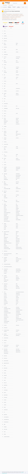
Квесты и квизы (4, 15)
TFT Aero (5, 139)
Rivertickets (5, 122)
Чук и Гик (5, 342)
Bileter (16, 44)
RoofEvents (17, 122)
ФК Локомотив (5, 327)
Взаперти (5, 183)
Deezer (17, 60)
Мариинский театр (6, 234)
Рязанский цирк (6, 289)
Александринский (18, 168)
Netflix (4, 98)
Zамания (5, 164)
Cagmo (5, 380)
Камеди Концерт (6, 54)
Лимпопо (17, 226)
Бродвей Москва (6, 179)
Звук (16, 196)
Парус (4, 278)
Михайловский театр (6, 241)
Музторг (17, 253)
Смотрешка (5, 300)
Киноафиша (17, 208)
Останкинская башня (18, 270)
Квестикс (17, 205)
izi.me (16, 78)
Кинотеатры (8, 15)
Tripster (5, 149)
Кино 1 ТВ (5, 208)
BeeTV (4, 43)
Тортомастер (5, 318)
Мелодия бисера (6, 237)
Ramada (5, 119)
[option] (5, 7)
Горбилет (17, 187)
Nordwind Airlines (6, 103)
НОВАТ (5, 261)
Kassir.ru (5, 83)
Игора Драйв (5, 201)
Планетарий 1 (5, 397)
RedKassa (17, 119)
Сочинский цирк (6, 303)
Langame (5, 404)
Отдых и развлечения (18, 7)
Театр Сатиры (5, 314)
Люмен (5, 365)
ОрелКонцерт (5, 270)
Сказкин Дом (17, 297)
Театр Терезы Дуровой (18, 314)
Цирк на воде (5, 429)
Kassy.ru (17, 83)
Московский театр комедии (7, 248)
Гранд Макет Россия (18, 188)
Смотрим (17, 300)
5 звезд (5, 33)
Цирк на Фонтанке (6, 335)
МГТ (16, 234)
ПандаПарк (5, 275)
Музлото (5, 392)
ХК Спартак (5, 331)
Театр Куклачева (18, 308)
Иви (4, 200)
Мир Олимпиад (17, 238)
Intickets (5, 77)
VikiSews (17, 154)
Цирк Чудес (5, 340)
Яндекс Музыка (5, 350)
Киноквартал (5, 209)
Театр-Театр (17, 315)
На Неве (17, 257)
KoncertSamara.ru (18, 88)
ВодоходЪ (17, 183)
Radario (5, 118)
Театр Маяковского (6, 311)
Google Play (5, 72)
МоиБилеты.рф (17, 241)
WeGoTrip (17, 158)
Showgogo (5, 126)
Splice (16, 132)
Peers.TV (5, 113)
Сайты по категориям (7, 9)
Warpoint (5, 158)
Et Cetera (5, 64)
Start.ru (17, 135)
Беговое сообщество (18, 175)
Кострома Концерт (6, 218)
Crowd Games (17, 58)
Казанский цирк (5, 409)
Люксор (5, 229)
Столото (5, 304)
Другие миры (5, 38)
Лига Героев (5, 226)
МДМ (4, 424)
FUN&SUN (17, 68)
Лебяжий (5, 223)
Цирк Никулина (17, 335)
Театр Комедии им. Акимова (7, 308)
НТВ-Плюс (17, 261)
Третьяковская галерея (18, 318)
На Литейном (5, 257)
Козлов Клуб (5, 215)
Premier (17, 113)
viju (4, 154)
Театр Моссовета (18, 311)
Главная (3, 9)
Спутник (17, 303)
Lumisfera (5, 370)
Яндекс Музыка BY (18, 350)
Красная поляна (6, 219)
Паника (17, 275)
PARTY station (17, 108)
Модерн (5, 387)
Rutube (5, 407)
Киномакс (17, 209)
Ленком (17, 223)
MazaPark (5, 93)
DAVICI (5, 60)
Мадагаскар (17, 231)
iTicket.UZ (17, 77)
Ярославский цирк (6, 353)
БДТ (4, 175)
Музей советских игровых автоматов (8, 253)
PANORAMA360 (6, 108)
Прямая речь (5, 281)
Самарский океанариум (6, 436)
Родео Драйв (17, 286)
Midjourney (17, 93)
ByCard (17, 49)
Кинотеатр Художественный (7, 212)
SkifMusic (17, 131)
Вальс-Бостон (5, 358)
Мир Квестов (5, 238)
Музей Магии (5, 414)
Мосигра (17, 244)
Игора (16, 200)
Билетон (5, 176)
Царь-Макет (5, 375)
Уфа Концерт (17, 325)
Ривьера (17, 285)
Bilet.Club (5, 44)
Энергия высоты (6, 346)
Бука (16, 179)
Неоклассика (17, 260)
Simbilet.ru (5, 131)
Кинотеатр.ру (17, 212)
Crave (4, 58)
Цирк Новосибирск (6, 360)
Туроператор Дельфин (6, 321)
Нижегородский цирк (6, 419)
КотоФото (17, 218)
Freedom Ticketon (6, 144)
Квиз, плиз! (5, 382)
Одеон (4, 431)
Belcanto (17, 43)
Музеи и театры (21, 15)
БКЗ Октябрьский (18, 176)
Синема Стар (5, 297)
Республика (5, 285)
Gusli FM (17, 72)
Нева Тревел (5, 260)
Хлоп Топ (17, 331)
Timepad (17, 146)
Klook (4, 88)
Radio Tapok (17, 118)
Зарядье (5, 196)
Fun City (5, 68)
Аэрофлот (5, 171)
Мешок (17, 237)
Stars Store (5, 135)
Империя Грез (17, 201)
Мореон (5, 244)
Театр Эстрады (5, 315)
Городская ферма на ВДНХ (7, 188)
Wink (4, 159)
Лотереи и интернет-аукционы (15, 15)
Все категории (5, 5)
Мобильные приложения (9, 7)
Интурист (5, 402)
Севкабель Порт (18, 293)
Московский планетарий (18, 247)
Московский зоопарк (6, 247)
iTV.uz (4, 78)
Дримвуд (5, 192)
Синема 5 (17, 296)
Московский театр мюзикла (19, 248)
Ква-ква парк (5, 205)
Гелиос (5, 187)
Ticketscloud (5, 146)
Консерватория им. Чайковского (19, 215)
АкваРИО (5, 168)
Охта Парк (5, 273)
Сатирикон (5, 293)
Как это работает (11, 5)
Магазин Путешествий (6, 231)
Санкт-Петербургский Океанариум (8, 266)
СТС (16, 304)
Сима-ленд (5, 296)
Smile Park (5, 132)
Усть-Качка (5, 325)
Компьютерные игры (14, 7)
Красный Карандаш (18, 219)
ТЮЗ (16, 321)
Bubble (5, 49)
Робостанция (5, 286)
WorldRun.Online (18, 159)
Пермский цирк (17, 278)
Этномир (17, 346)
